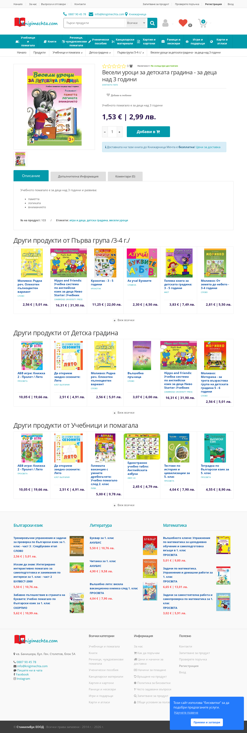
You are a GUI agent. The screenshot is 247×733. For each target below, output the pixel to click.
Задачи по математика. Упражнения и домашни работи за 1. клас (188, 573)
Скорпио (20, 608)
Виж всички (125, 320)
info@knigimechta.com (32, 666)
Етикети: (62, 220)
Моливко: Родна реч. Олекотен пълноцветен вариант (30, 286)
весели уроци (118, 220)
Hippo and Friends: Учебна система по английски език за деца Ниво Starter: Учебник (68, 287)
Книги (93, 653)
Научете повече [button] (186, 712)
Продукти (39, 52)
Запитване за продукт (156, 4)
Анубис (95, 542)
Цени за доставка (208, 147)
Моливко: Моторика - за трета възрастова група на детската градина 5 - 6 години (214, 382)
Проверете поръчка (187, 4)
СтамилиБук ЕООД (30, 727)
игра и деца (77, 220)
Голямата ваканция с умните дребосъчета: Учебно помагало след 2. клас (104, 475)
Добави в (146, 131)
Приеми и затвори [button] (207, 722)
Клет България (61, 384)
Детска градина (99, 52)
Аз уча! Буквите (139, 281)
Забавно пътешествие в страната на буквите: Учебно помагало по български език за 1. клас (39, 599)
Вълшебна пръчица (136, 375)
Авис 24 (131, 478)
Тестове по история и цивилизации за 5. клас (177, 471)
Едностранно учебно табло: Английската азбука (138, 468)
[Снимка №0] (20, 159)
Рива (93, 488)
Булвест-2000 (23, 581)
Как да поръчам (148, 653)
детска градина (97, 220)
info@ (109, 14)
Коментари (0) (125, 176)
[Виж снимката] (54, 106)
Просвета (22, 381)
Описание (31, 175)
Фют (166, 292)
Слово (21, 295)
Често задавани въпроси (153, 689)
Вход (230, 4)
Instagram (23, 678)
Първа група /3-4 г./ (129, 52)
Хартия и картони (101, 683)
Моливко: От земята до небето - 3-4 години (215, 284)
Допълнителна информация (78, 176)
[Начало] (36, 22)
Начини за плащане (151, 670)
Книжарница (137, 14)
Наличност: (143, 65)
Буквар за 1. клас (102, 538)
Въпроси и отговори (53, 4)
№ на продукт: (30, 220)
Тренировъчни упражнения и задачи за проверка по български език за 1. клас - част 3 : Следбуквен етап (40, 542)
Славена (132, 284)
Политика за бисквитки (153, 683)
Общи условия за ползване (155, 702)
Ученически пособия (103, 670)
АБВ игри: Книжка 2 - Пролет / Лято (31, 375)
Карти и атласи (99, 702)
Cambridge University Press (68, 299)
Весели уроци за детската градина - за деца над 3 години (186, 52)
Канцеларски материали (106, 676)
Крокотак (96, 288)
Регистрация (213, 4)
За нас (33, 4)
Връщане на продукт (151, 676)
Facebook (22, 674)
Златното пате (110, 84)
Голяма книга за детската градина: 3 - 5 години (178, 284)
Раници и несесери (102, 689)
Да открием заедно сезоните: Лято (67, 376)
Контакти (80, 4)
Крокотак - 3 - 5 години (102, 282)
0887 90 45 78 (77, 14)
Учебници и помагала (66, 52)
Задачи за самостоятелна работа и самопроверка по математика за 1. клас (188, 599)
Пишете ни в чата (29, 670)
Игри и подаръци (101, 696)
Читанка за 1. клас (103, 561)
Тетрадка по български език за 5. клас (215, 469)
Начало (18, 4)
